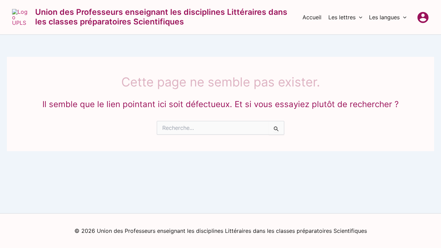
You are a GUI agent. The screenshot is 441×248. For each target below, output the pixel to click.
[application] (359, 17)
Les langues (384, 17)
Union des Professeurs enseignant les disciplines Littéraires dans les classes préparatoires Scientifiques (161, 17)
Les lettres (342, 17)
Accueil (311, 17)
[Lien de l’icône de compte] (423, 17)
